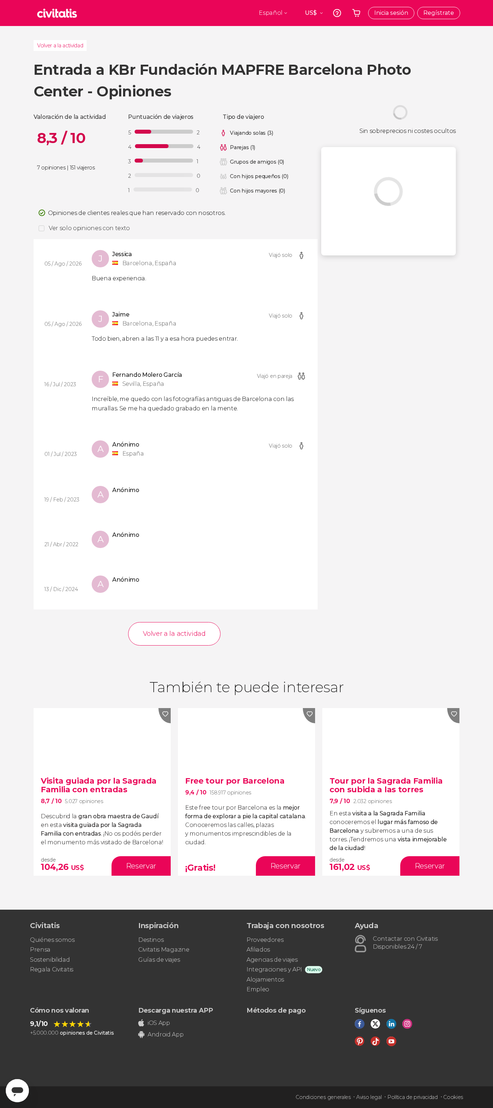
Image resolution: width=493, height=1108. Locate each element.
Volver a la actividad (60, 45)
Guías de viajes (159, 959)
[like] (164, 715)
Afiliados (258, 949)
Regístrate (438, 12)
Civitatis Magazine (163, 949)
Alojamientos (265, 979)
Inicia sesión (391, 12)
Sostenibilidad (50, 959)
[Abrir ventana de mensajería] (17, 1090)
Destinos (150, 939)
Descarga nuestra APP (175, 1010)
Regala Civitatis (51, 969)
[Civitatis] (57, 13)
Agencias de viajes (272, 959)
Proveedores (265, 939)
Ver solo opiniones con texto (89, 228)
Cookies (453, 1097)
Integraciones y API (274, 969)
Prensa (40, 949)
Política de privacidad (412, 1097)
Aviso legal (368, 1097)
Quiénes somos (52, 939)
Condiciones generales (323, 1097)
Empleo (258, 989)
